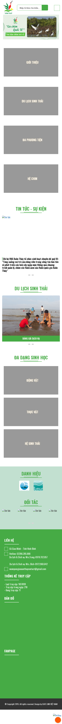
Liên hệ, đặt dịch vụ (31, 338)
